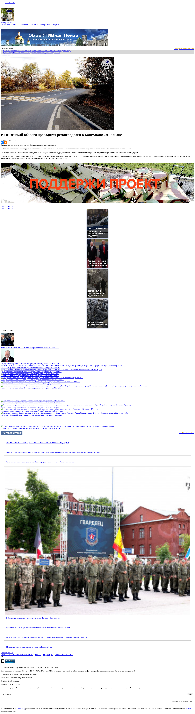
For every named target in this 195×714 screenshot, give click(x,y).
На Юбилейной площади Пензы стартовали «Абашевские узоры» (37, 442)
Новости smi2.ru (7, 56)
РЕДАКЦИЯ (48, 655)
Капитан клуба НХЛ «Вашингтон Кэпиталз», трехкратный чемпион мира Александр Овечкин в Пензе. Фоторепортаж (46, 637)
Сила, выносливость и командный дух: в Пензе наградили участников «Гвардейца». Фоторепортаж (40, 462)
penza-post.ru (21, 708)
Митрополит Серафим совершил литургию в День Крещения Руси (29, 647)
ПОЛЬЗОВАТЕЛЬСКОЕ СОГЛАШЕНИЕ (17, 655)
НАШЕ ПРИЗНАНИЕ (64, 655)
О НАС (38, 655)
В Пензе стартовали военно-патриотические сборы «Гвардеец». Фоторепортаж (33, 618)
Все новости (10, 3)
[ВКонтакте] (2, 142)
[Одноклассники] (5, 142)
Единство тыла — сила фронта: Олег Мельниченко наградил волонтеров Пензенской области (38, 628)
